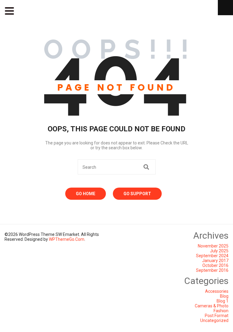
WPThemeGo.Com (66, 239)
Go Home (85, 193)
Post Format (216, 315)
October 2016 (215, 265)
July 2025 (219, 250)
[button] (10, 11)
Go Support (137, 193)
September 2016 (212, 270)
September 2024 (212, 255)
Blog (224, 296)
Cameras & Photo (211, 305)
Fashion (221, 310)
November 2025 (213, 246)
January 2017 (215, 260)
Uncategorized (214, 320)
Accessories (216, 291)
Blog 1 (222, 301)
